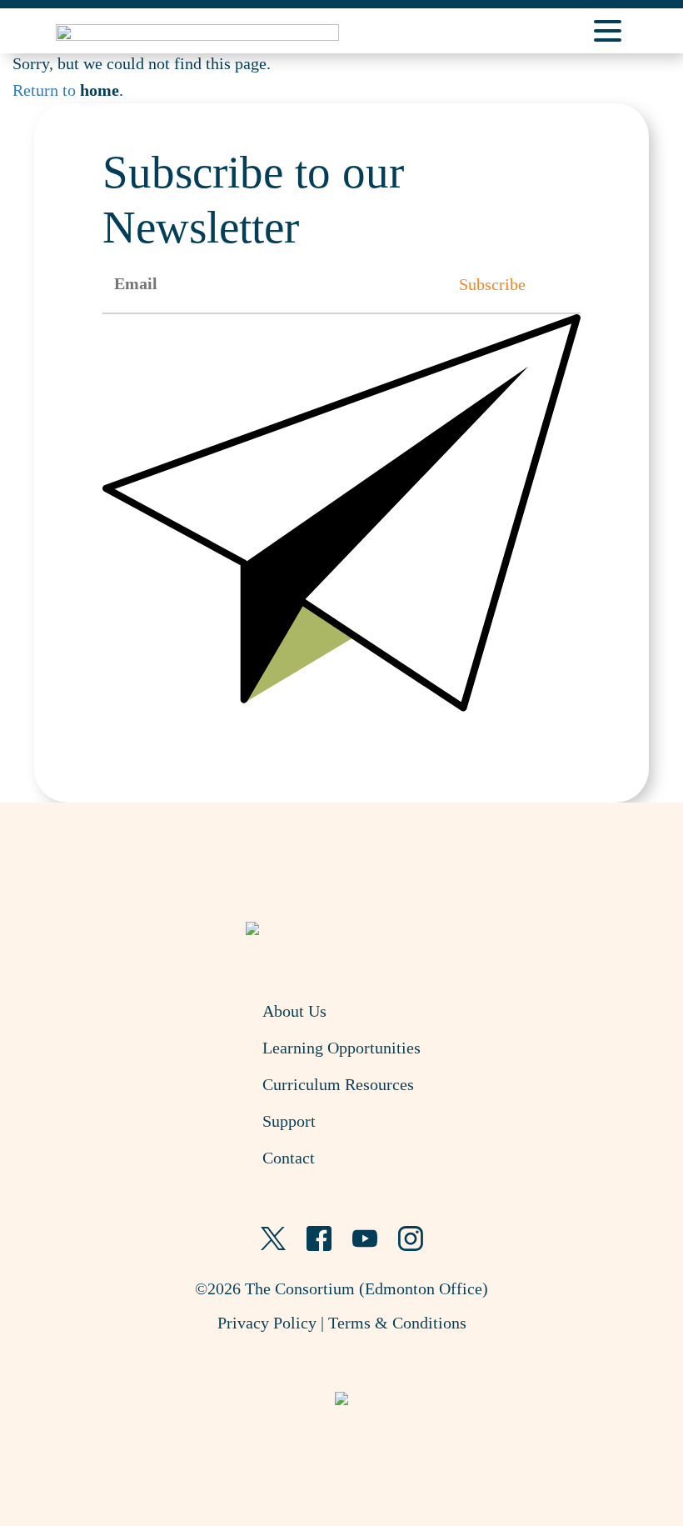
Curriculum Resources (338, 1084)
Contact (288, 1157)
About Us (294, 1011)
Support (289, 1121)
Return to (65, 90)
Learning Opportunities (341, 1047)
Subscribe (492, 284)
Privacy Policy (267, 1322)
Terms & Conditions (397, 1322)
